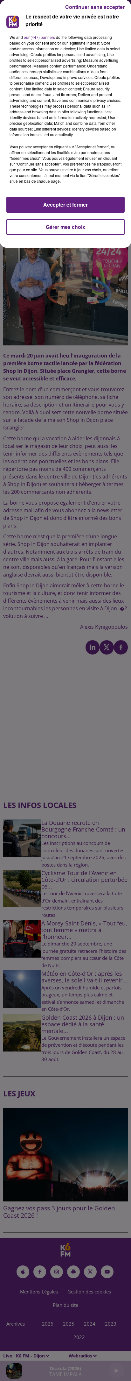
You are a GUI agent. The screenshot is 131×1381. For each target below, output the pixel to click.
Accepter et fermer (65, 204)
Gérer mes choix (65, 226)
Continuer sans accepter (95, 7)
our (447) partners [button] (39, 37)
